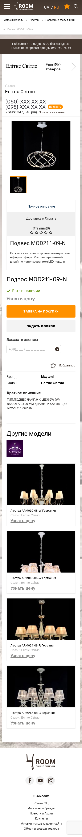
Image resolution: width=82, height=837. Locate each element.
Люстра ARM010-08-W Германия (33, 510)
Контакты (41, 818)
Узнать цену (21, 299)
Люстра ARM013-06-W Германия (33, 578)
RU (56, 7)
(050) (25, 101)
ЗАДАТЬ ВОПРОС (41, 326)
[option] (41, 145)
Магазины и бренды (41, 808)
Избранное (67, 365)
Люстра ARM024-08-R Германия (33, 645)
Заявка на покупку (41, 311)
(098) (25, 107)
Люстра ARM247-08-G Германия (33, 713)
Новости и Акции (41, 813)
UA (46, 7)
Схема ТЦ (41, 803)
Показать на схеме (52, 112)
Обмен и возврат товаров (41, 828)
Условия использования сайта (41, 823)
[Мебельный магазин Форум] (23, 6)
